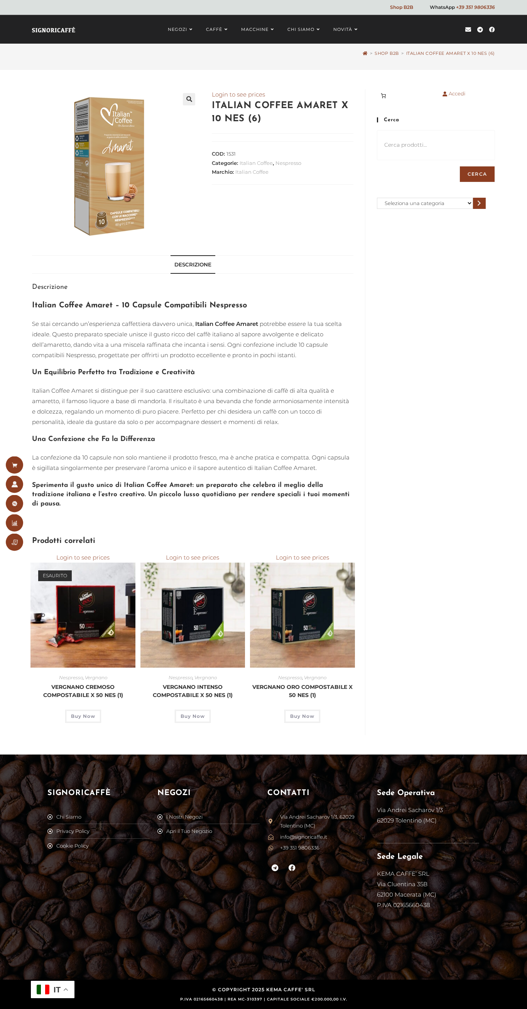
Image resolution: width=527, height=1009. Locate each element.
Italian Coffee (256, 163)
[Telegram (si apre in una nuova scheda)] (480, 29)
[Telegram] (275, 868)
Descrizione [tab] (192, 264)
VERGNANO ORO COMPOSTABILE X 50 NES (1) (302, 691)
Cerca (477, 174)
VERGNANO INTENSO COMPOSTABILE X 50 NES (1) (193, 691)
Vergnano (96, 677)
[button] (189, 99)
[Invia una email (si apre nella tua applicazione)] (468, 29)
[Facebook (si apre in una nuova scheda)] (492, 29)
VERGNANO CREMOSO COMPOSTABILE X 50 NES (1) (83, 691)
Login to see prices (238, 94)
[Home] (365, 53)
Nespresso (288, 163)
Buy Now (83, 716)
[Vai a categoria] (479, 203)
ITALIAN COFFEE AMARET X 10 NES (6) (450, 53)
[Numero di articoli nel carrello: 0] (383, 95)
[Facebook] (292, 868)
